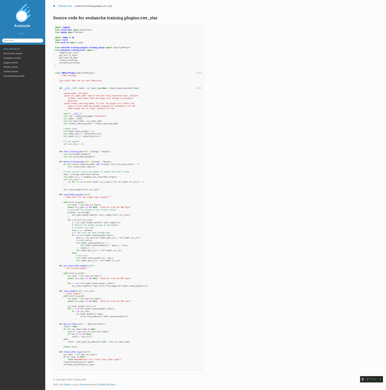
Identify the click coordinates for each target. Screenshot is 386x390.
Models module (10, 67)
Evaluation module (12, 58)
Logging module (10, 62)
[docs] (199, 73)
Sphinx (67, 384)
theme (83, 384)
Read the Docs (107, 384)
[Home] (54, 6)
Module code (65, 6)
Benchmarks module (12, 53)
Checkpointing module (13, 76)
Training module (10, 71)
